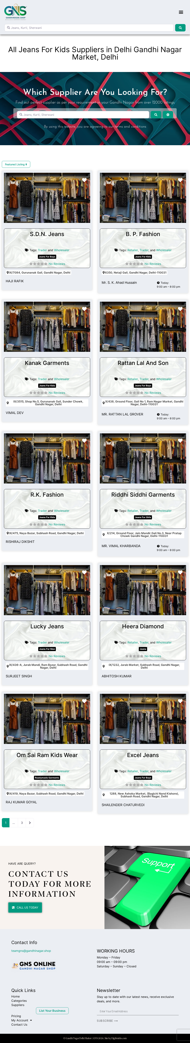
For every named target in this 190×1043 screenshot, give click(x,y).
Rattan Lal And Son (143, 363)
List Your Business (52, 1010)
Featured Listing (15, 164)
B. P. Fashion (143, 234)
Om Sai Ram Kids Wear (47, 755)
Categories (19, 1000)
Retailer (132, 250)
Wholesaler (61, 250)
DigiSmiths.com (119, 1038)
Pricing (16, 1016)
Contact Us (19, 1024)
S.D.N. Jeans (47, 234)
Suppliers (17, 1005)
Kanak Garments (47, 363)
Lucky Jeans (47, 626)
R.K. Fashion (47, 494)
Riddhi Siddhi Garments (143, 494)
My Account (19, 1020)
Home (15, 996)
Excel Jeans (143, 755)
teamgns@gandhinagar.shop (31, 951)
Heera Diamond (143, 626)
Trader (42, 250)
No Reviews (57, 264)
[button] (181, 12)
